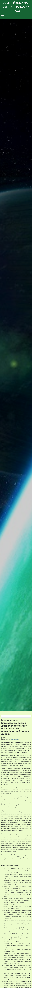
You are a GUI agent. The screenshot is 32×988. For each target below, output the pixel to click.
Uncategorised (14, 739)
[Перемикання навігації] (2, 16)
